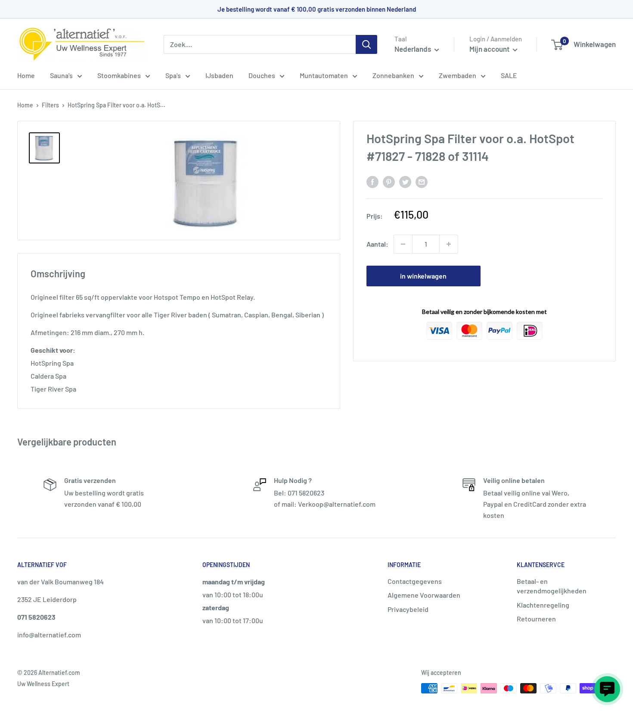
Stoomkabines (119, 75)
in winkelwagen (423, 276)
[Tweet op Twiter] (405, 181)
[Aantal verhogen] (449, 244)
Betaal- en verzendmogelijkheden (551, 586)
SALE (509, 75)
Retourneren (536, 619)
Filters (50, 105)
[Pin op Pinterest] (389, 181)
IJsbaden (219, 75)
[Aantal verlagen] (403, 244)
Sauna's (61, 75)
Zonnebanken (393, 75)
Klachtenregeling (543, 605)
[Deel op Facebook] (372, 181)
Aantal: (377, 244)
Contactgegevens (415, 581)
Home (26, 75)
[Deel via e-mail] (422, 181)
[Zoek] (366, 44)
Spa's (173, 75)
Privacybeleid (408, 609)
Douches (261, 75)
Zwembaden (457, 75)
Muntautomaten (324, 75)
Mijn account (490, 48)
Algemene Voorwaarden (424, 595)
